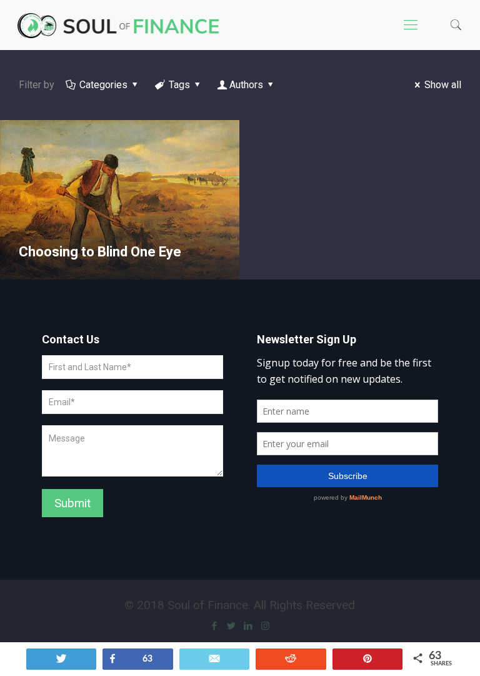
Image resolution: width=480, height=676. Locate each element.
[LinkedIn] (248, 626)
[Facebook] (214, 626)
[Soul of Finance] (122, 25)
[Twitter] (231, 626)
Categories (103, 85)
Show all (442, 85)
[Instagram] (265, 626)
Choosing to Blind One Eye (100, 252)
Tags (179, 85)
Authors (246, 85)
